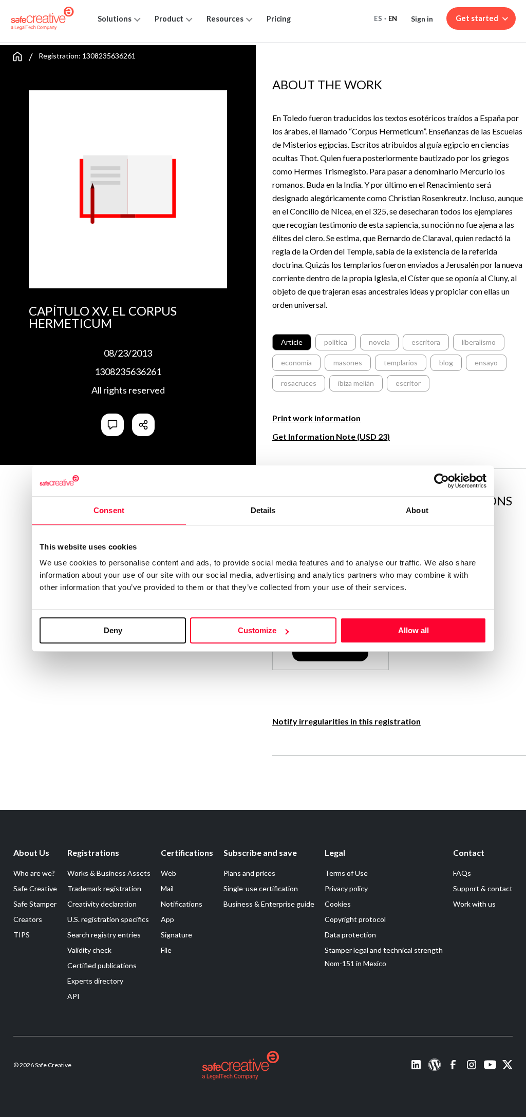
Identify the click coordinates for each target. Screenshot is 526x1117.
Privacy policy (346, 888)
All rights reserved (128, 390)
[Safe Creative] (42, 18)
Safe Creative (35, 888)
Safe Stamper (35, 903)
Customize (257, 630)
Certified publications (102, 965)
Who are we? (34, 873)
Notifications (181, 903)
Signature (176, 934)
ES (378, 18)
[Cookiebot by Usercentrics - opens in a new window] (441, 480)
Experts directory (95, 980)
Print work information (316, 418)
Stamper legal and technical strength (384, 950)
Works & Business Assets (109, 873)
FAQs (462, 873)
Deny (113, 630)
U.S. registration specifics (108, 919)
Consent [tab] (108, 510)
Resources (224, 18)
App (167, 919)
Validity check (89, 950)
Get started (477, 18)
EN (393, 18)
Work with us (474, 903)
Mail (167, 888)
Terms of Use (346, 873)
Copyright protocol (355, 919)
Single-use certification (260, 888)
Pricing (279, 18)
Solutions (115, 18)
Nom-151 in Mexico (355, 963)
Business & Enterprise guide (268, 903)
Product (169, 18)
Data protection (350, 934)
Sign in (422, 18)
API (73, 996)
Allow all (413, 630)
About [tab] (417, 510)
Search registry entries (104, 934)
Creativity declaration (102, 903)
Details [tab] (263, 510)
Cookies (338, 903)
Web (168, 873)
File (166, 950)
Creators (27, 919)
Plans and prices (249, 873)
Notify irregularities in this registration (346, 721)
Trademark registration (104, 888)
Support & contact (483, 888)
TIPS (21, 934)
